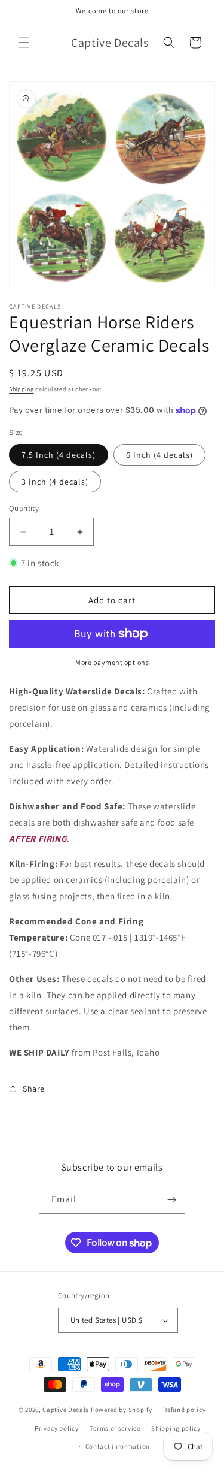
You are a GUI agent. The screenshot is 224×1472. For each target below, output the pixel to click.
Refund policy (184, 1409)
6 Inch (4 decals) (159, 454)
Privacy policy (57, 1428)
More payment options (112, 662)
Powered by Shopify (121, 1409)
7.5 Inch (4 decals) (59, 454)
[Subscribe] (171, 1200)
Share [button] (34, 1088)
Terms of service (115, 1428)
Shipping (21, 389)
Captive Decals (65, 1409)
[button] (24, 42)
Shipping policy (176, 1428)
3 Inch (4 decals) (55, 481)
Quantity (24, 508)
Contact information (117, 1446)
